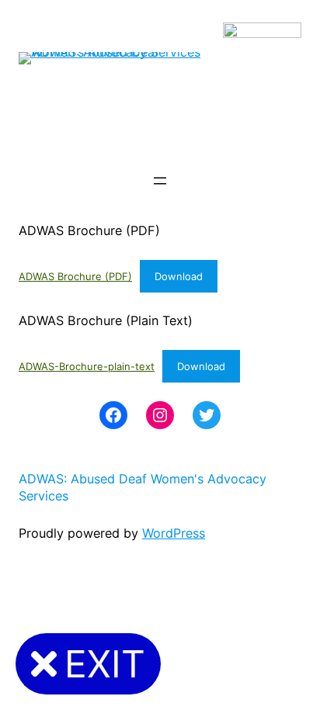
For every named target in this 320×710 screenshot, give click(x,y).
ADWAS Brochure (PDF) (75, 276)
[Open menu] (160, 180)
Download (179, 276)
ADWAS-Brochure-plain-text (87, 366)
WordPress (173, 533)
